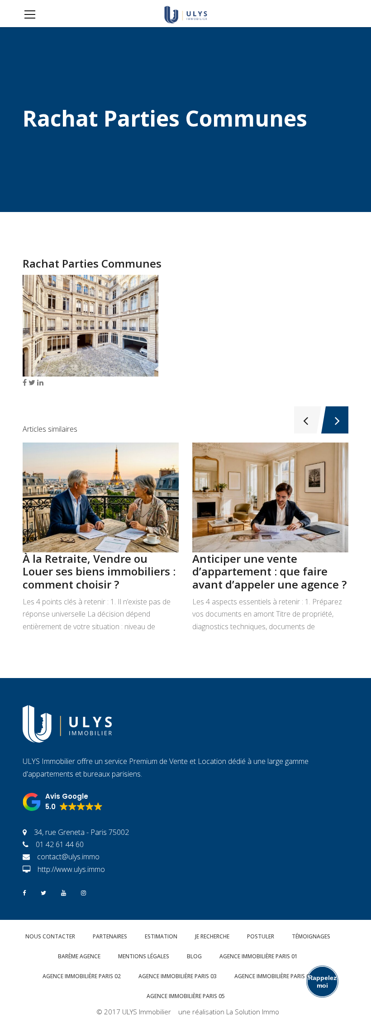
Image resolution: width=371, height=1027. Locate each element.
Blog (194, 956)
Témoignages (311, 936)
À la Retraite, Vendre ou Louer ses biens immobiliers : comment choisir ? (99, 571)
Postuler (260, 936)
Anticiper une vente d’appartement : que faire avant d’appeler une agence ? (269, 571)
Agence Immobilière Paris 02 (82, 976)
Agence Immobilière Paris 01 (258, 956)
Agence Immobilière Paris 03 (177, 976)
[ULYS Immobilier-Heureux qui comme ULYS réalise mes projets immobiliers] (185, 14)
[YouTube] (63, 892)
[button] (63, 802)
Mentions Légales (143, 956)
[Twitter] (43, 892)
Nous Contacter (50, 936)
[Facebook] (24, 892)
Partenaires (110, 936)
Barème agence (79, 956)
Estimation (161, 936)
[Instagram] (83, 892)
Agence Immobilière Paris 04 (273, 976)
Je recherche (212, 936)
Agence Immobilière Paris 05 (186, 996)
